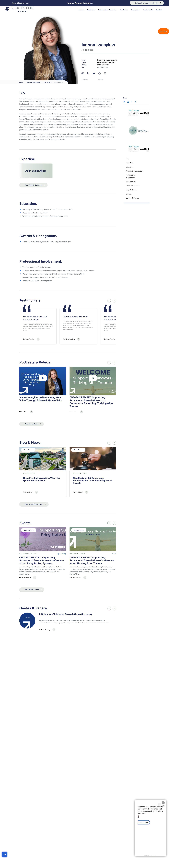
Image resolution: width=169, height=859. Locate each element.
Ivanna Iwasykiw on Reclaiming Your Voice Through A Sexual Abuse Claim (40, 399)
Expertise (90, 10)
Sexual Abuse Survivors (107, 10)
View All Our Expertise (33, 185)
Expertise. (129, 162)
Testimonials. (131, 181)
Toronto (100, 80)
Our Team (123, 10)
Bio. (127, 158)
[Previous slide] (109, 608)
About (80, 10)
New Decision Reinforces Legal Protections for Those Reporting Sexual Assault (92, 480)
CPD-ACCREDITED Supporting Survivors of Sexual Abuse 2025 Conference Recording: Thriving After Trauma (91, 402)
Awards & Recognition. (134, 171)
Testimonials (148, 10)
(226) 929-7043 (103, 65)
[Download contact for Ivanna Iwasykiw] (83, 73)
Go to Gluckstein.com (20, 3)
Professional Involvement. (131, 176)
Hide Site (163, 31)
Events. (128, 194)
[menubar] (120, 10)
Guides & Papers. (132, 198)
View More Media (31, 424)
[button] (99, 73)
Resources (135, 10)
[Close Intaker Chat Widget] (163, 802)
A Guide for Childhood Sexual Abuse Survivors (65, 614)
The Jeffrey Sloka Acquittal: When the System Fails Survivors (41, 479)
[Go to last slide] (109, 300)
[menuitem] (81, 10)
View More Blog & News (34, 504)
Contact (159, 10)
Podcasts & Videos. (133, 185)
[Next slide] (114, 300)
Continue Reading (28, 339)
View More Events (32, 589)
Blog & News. (131, 189)
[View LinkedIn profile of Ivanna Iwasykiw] (88, 73)
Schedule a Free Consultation (147, 3)
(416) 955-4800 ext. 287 (106, 62)
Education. (130, 167)
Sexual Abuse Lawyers (80, 3)
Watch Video (23, 412)
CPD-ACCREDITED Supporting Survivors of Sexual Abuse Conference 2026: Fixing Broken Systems (41, 560)
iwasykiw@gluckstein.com (107, 60)
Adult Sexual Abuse (35, 170)
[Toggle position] (159, 804)
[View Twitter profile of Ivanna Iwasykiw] (94, 73)
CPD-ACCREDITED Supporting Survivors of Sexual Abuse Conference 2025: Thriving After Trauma (92, 560)
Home (21, 82)
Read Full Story (27, 492)
